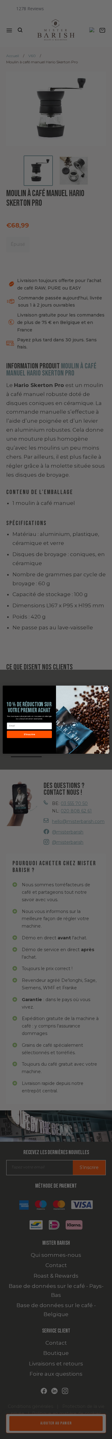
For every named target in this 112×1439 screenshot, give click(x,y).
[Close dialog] (105, 688)
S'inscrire (29, 734)
